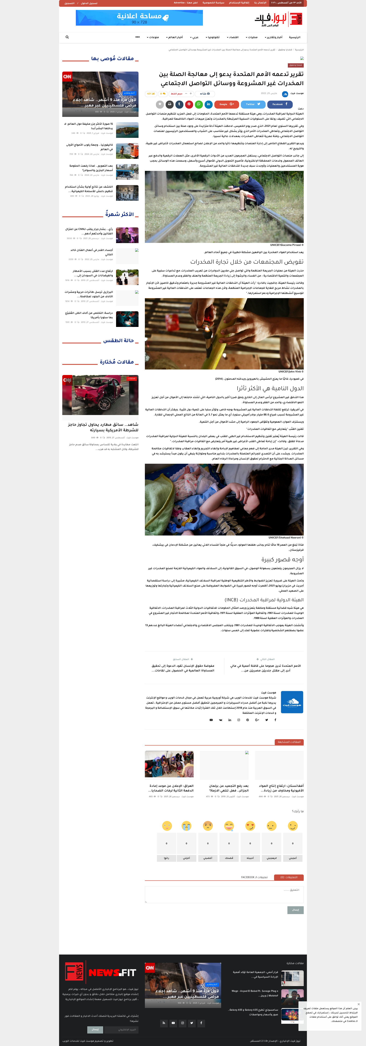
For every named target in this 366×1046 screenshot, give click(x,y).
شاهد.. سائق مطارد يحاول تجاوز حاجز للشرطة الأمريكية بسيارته (103, 428)
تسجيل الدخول (89, 3)
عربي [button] (195, 37)
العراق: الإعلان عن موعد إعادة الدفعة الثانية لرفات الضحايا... (171, 789)
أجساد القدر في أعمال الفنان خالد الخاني (92, 252)
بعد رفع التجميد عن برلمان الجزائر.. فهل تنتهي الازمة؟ (229, 789)
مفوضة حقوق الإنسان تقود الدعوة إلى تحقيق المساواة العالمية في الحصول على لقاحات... (183, 668)
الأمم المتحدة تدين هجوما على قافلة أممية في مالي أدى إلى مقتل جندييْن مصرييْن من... (265, 668)
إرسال (295, 910)
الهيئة (219, 126)
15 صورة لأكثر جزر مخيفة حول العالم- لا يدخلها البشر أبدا (88, 126)
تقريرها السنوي (288, 126)
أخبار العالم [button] (175, 37)
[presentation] (69, 382)
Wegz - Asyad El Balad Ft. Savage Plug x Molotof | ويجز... (255, 994)
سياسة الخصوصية (213, 3)
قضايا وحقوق (285, 50)
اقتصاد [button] (233, 37)
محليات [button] (252, 37)
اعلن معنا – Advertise (186, 3)
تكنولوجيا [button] (213, 37)
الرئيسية (294, 37)
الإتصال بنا (260, 3)
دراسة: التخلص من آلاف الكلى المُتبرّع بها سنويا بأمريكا (89, 315)
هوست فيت (297, 93)
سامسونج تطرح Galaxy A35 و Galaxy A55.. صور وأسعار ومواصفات (253, 1012)
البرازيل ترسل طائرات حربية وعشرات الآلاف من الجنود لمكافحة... (89, 294)
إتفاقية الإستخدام (239, 3)
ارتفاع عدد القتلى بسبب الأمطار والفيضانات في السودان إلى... (93, 273)
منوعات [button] (153, 37)
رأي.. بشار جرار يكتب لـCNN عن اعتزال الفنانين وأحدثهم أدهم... (89, 231)
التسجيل (69, 3)
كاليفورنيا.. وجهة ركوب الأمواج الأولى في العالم (89, 147)
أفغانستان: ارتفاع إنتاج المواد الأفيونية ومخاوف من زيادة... (281, 789)
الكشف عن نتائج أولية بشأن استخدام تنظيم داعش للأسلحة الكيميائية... (89, 189)
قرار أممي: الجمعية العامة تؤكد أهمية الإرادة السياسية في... (255, 975)
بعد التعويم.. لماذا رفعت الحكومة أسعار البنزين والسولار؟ (91, 168)
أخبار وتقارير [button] (274, 37)
